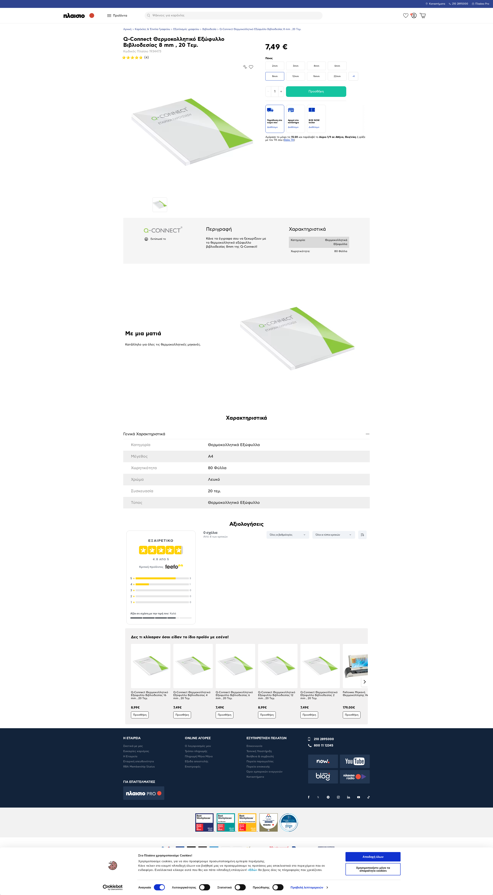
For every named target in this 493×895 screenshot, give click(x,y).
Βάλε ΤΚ (289, 140)
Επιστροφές (193, 766)
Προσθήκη (316, 91)
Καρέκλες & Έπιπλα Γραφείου (152, 29)
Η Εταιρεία (130, 756)
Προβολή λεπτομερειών (307, 887)
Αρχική (127, 29)
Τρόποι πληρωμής (196, 751)
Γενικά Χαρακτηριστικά (246, 434)
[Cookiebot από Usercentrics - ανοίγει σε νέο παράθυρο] (113, 887)
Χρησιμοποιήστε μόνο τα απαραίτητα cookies (373, 869)
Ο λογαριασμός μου (198, 746)
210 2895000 (324, 739)
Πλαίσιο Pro (482, 4)
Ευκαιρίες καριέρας (136, 751)
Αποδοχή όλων (373, 856)
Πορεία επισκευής (258, 766)
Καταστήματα (437, 4)
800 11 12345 (323, 745)
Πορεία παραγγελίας (260, 761)
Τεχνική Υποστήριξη (259, 751)
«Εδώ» (252, 870)
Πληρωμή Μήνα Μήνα (199, 756)
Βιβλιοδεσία (209, 29)
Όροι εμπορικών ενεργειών (264, 771)
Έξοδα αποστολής (196, 761)
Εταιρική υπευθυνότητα (138, 761)
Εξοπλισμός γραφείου (186, 29)
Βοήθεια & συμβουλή (260, 756)
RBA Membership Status (139, 766)
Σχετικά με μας (133, 746)
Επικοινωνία (254, 746)
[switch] (204, 887)
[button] (128, 682)
